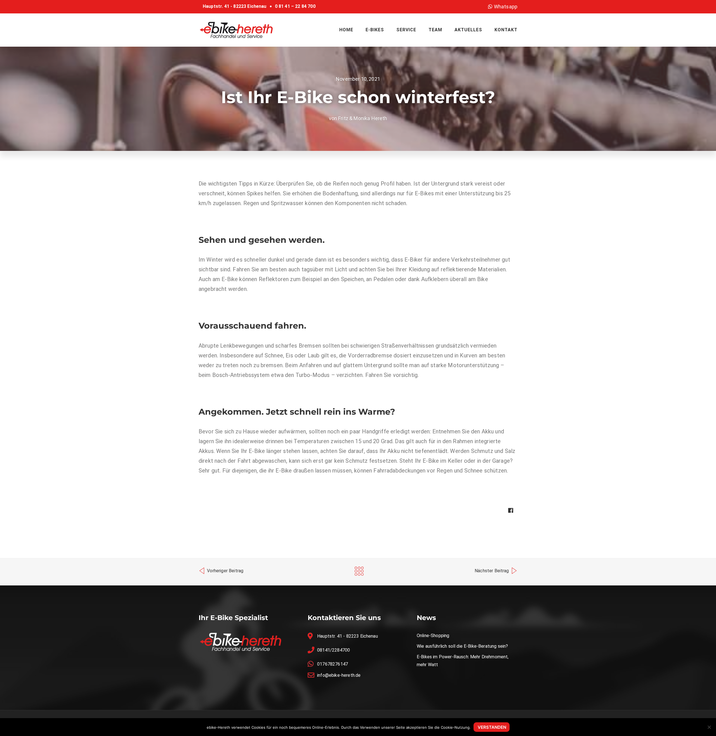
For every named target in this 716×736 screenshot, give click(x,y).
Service (406, 29)
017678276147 (332, 664)
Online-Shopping (433, 635)
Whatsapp (505, 7)
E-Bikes (375, 29)
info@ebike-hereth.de (339, 675)
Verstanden (492, 727)
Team (435, 29)
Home (346, 29)
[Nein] (709, 727)
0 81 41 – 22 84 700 (295, 6)
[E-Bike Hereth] (236, 29)
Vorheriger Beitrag (224, 570)
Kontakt (505, 29)
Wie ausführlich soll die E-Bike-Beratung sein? (462, 646)
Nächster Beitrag (492, 570)
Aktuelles (468, 29)
